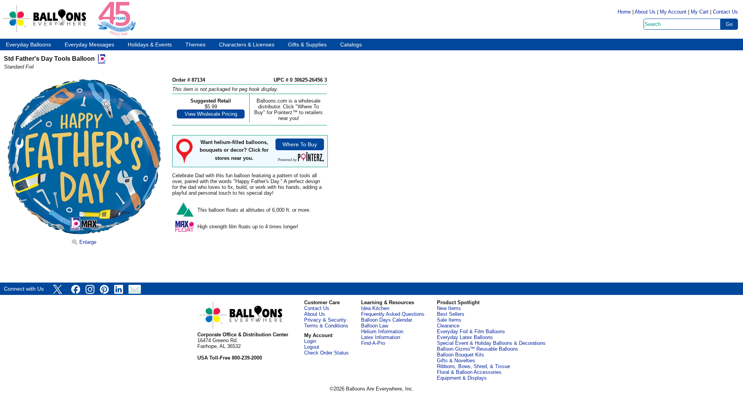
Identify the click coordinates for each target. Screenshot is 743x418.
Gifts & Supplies (307, 45)
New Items (449, 308)
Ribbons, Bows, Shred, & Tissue (473, 366)
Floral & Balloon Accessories (469, 372)
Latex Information (380, 337)
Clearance (448, 326)
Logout (311, 347)
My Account (673, 12)
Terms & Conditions (326, 326)
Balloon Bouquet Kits (460, 355)
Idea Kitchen (375, 308)
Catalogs (351, 45)
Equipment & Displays (462, 378)
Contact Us (725, 12)
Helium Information (382, 331)
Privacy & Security (325, 320)
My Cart (700, 12)
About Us (645, 12)
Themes (195, 45)
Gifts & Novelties (456, 360)
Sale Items (449, 320)
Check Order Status (326, 353)
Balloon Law (374, 326)
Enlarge (87, 242)
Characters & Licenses (246, 45)
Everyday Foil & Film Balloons (471, 331)
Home (624, 12)
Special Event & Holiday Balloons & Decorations (491, 343)
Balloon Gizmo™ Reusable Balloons (477, 349)
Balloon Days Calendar (386, 320)
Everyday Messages (89, 45)
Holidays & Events (150, 45)
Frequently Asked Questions (393, 314)
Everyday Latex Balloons (465, 337)
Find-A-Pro (373, 343)
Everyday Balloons (28, 45)
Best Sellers (450, 314)
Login (310, 341)
